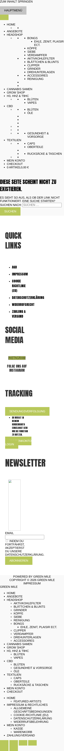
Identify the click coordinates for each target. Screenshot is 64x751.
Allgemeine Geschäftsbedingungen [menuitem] (33, 710)
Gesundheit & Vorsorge (38, 135)
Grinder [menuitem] (20, 610)
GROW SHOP (16, 92)
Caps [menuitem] (17, 678)
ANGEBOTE (15, 31)
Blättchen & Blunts (43, 62)
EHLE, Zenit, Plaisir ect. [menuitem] (38, 627)
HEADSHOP (15, 34)
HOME (11, 24)
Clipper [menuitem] (20, 630)
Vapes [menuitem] (18, 657)
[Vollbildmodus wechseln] (13, 743)
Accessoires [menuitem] (24, 640)
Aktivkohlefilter (41, 58)
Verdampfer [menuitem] (23, 634)
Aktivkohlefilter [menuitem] (27, 603)
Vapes (32, 102)
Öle (30, 113)
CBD (10, 106)
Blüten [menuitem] (19, 654)
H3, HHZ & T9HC (18, 96)
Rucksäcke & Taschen (44, 153)
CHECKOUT (15, 164)
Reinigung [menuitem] (22, 620)
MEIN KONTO (16, 160)
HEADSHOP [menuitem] (15, 600)
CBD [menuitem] (10, 661)
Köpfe (32, 48)
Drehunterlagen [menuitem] (27, 637)
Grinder (33, 68)
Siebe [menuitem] (18, 617)
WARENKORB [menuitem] (23, 732)
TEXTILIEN (14, 140)
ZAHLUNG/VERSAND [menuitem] (21, 735)
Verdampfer (37, 55)
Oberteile (35, 147)
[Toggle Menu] (4, 17)
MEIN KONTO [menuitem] (16, 688)
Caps (31, 143)
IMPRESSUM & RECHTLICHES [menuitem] (27, 704)
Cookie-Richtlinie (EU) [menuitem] (31, 715)
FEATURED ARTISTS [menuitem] (27, 701)
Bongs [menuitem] (19, 623)
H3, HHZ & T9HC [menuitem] (18, 651)
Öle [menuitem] (16, 671)
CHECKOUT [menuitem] (15, 691)
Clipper (33, 65)
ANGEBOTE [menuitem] (15, 596)
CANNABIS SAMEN (19, 89)
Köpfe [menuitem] (18, 613)
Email (9, 533)
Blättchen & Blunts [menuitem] (29, 606)
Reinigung (35, 79)
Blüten (32, 99)
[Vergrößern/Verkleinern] (4, 743)
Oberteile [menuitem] (22, 681)
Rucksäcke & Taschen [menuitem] (31, 685)
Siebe (31, 51)
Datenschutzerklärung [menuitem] (33, 718)
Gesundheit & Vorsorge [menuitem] (33, 668)
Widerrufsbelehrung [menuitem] (31, 721)
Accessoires (37, 75)
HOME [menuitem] (11, 593)
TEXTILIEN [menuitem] (14, 674)
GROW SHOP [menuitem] (16, 647)
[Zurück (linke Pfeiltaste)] (4, 748)
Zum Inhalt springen (16, 1)
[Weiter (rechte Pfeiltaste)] (13, 748)
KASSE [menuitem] (18, 728)
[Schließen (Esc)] (32, 743)
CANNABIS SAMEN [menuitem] (19, 644)
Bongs (32, 38)
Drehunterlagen (41, 72)
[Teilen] (23, 743)
